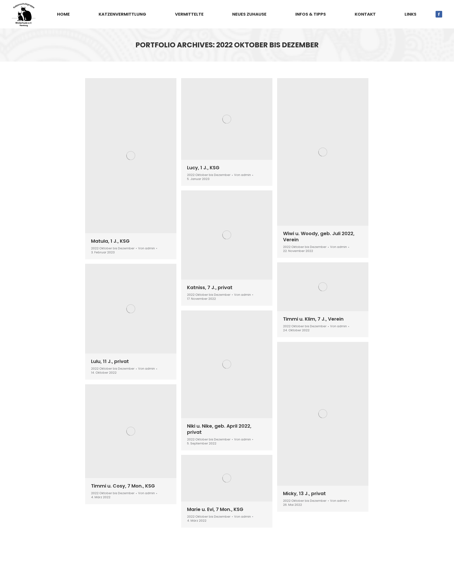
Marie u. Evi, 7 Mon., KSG (215, 509)
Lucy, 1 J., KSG (203, 167)
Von (146, 248)
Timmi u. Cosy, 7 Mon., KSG (123, 486)
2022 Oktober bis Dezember (113, 248)
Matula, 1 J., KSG (110, 241)
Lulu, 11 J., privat (110, 361)
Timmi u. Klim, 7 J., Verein (313, 319)
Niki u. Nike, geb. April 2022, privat (219, 429)
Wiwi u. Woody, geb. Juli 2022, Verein (318, 236)
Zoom (124, 155)
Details (137, 155)
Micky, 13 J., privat (304, 493)
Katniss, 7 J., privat (209, 287)
